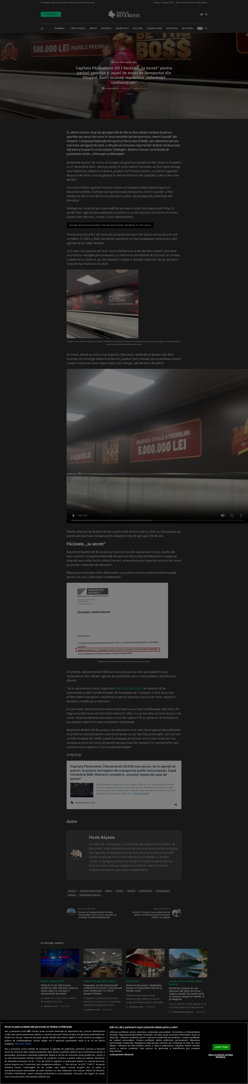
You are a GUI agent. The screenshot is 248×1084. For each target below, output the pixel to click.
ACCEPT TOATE (221, 1047)
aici (63, 1064)
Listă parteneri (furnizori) (121, 1054)
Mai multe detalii (23, 1043)
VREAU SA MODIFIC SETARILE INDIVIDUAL (220, 1056)
